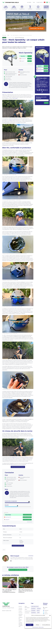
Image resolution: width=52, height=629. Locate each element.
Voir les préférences (46, 624)
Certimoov (26, 457)
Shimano (38, 608)
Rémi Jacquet (14, 556)
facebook (46, 610)
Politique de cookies (35, 627)
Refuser (37, 624)
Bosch (38, 610)
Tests (8, 35)
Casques (4, 37)
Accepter (29, 624)
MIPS (12, 464)
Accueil (4, 35)
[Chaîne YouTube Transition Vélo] (44, 2)
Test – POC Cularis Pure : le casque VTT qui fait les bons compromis (9, 591)
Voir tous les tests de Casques (18, 466)
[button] (49, 615)
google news (45, 608)
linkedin (46, 613)
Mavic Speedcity (25, 53)
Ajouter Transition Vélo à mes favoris (18, 569)
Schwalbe (33, 610)
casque (10, 120)
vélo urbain (15, 98)
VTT (8, 97)
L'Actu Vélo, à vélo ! (35, 606)
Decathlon (33, 608)
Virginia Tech (14, 457)
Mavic (3, 94)
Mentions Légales (40, 627)
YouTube (43, 86)
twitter (45, 612)
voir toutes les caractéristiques (17, 545)
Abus (38, 612)
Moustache (33, 612)
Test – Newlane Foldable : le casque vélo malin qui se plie (25, 590)
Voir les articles (31, 555)
